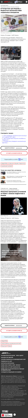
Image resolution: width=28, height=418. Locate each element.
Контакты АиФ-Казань (7, 363)
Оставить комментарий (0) (14, 153)
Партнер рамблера (13, 411)
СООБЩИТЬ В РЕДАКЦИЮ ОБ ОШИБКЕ (11, 372)
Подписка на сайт (6, 361)
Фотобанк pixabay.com (6, 32)
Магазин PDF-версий (7, 357)
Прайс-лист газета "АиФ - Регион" (10, 365)
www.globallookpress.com (15, 215)
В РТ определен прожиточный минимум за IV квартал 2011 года (14, 136)
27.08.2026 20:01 (4, 188)
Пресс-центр (19, 355)
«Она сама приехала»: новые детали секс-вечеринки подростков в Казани (12, 252)
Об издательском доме (8, 355)
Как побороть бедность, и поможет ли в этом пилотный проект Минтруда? (16, 172)
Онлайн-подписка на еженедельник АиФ (13, 359)
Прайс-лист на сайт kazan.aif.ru (10, 367)
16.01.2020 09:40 (4, 5)
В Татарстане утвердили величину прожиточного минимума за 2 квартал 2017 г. (16, 181)
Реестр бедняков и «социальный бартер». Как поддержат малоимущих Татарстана (16, 177)
